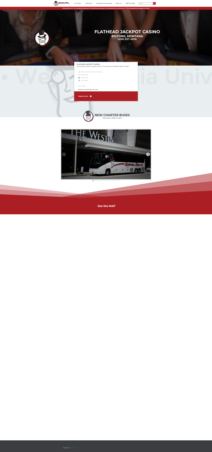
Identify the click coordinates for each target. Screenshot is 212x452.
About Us (118, 3)
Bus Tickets (77, 3)
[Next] (148, 154)
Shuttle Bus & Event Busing (104, 3)
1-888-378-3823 (130, 3)
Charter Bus (88, 3)
